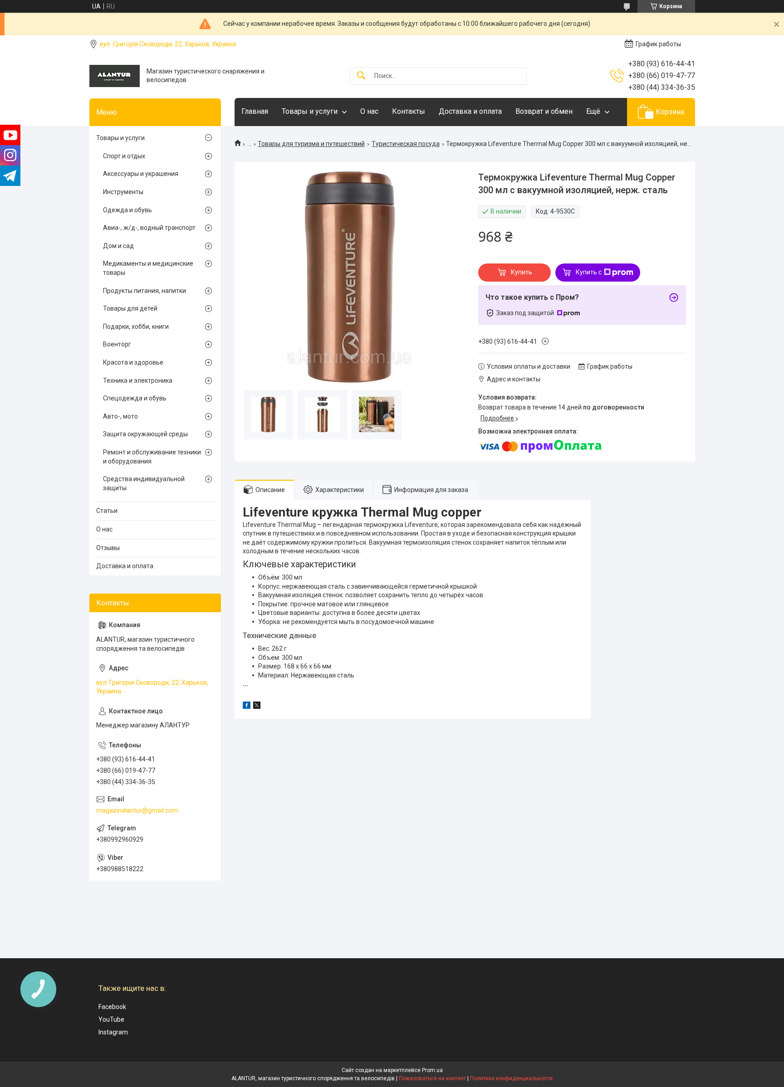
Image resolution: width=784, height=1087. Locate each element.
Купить (521, 272)
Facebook (112, 1006)
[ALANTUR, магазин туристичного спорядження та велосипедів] (114, 76)
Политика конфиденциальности (511, 1078)
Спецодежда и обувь (135, 398)
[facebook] (246, 706)
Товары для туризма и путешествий (311, 143)
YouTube (111, 1019)
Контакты (408, 111)
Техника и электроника (137, 380)
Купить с (589, 272)
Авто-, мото (120, 416)
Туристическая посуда (406, 143)
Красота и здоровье (133, 362)
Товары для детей (130, 308)
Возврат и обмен (544, 111)
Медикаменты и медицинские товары (148, 268)
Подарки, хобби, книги (136, 326)
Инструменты (123, 191)
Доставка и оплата (470, 111)
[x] (256, 706)
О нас (369, 111)
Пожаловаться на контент (432, 1078)
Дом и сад (118, 245)
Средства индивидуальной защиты (144, 483)
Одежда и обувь (127, 210)
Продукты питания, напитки (144, 290)
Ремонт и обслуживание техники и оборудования (152, 456)
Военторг (117, 344)
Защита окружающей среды (145, 434)
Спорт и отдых (124, 156)
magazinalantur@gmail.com (137, 810)
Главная (254, 111)
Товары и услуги (310, 111)
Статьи (107, 510)
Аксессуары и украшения (140, 173)
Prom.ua (432, 1070)
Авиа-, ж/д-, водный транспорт (149, 227)
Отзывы (108, 547)
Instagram (113, 1032)
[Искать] (361, 76)
